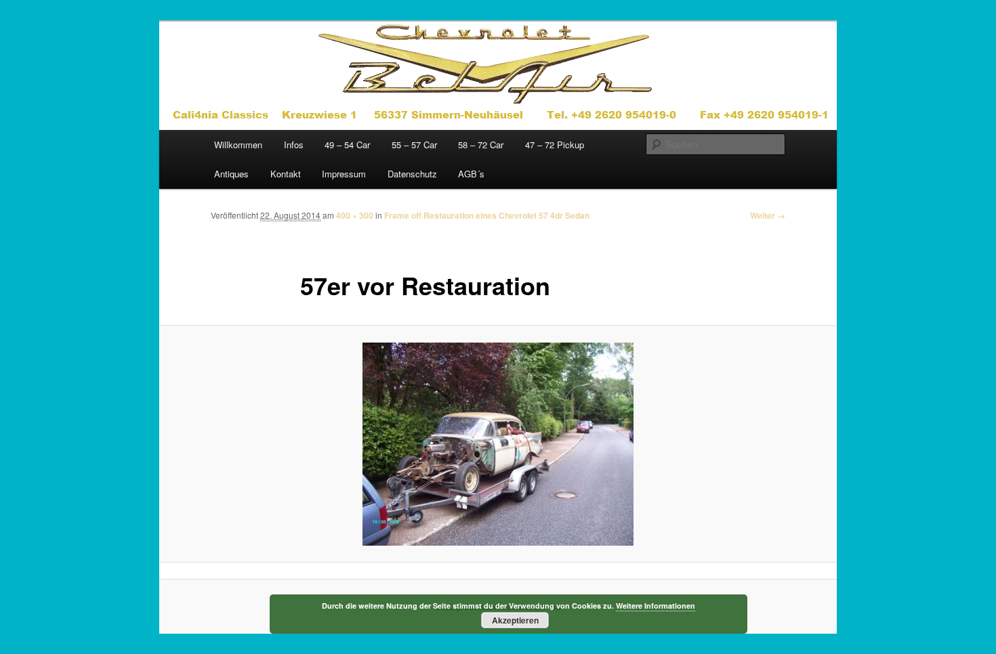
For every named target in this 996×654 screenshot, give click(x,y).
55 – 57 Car (414, 144)
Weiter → (767, 215)
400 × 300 (354, 215)
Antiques (231, 173)
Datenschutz (412, 173)
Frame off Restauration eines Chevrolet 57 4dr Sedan (486, 215)
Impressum (344, 173)
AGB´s (471, 173)
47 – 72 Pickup (554, 144)
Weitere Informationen (655, 606)
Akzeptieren (515, 620)
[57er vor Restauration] (498, 444)
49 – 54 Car (347, 144)
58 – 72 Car (480, 144)
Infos (294, 144)
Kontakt (285, 173)
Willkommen (238, 144)
